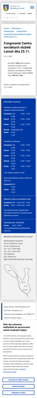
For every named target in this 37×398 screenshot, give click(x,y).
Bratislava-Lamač (17, 7)
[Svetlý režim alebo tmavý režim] (13, 18)
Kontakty (22, 13)
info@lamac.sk (14, 246)
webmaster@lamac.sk (22, 307)
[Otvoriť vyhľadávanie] (17, 18)
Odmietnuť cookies (18, 393)
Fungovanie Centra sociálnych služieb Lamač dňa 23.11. (17, 35)
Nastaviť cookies (18, 386)
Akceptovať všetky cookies (18, 380)
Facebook (4, 18)
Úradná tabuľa (22, 31)
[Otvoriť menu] (32, 8)
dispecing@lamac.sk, (18, 314)
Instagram (7, 18)
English (29, 13)
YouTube (10, 18)
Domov (6, 28)
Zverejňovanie (9, 31)
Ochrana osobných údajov (12, 318)
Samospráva (16, 28)
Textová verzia (10, 13)
